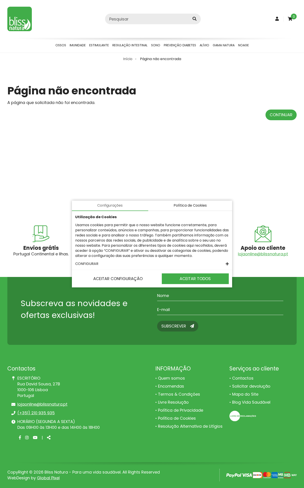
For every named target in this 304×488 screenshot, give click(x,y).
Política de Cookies (177, 418)
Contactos (242, 378)
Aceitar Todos (195, 278)
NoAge (243, 45)
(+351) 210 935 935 (36, 413)
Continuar (281, 115)
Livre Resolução (173, 402)
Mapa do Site (245, 394)
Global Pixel (48, 478)
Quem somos (171, 378)
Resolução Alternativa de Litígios (190, 426)
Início (127, 58)
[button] (152, 263)
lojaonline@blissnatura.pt (263, 254)
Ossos (60, 45)
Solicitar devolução (251, 386)
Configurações (110, 205)
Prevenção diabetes (180, 45)
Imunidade (78, 45)
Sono (155, 45)
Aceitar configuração (118, 278)
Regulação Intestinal (130, 45)
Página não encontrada (160, 58)
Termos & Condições (179, 394)
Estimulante (99, 45)
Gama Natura (224, 45)
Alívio (204, 45)
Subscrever (174, 326)
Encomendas (171, 386)
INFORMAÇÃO (173, 368)
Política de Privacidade (180, 410)
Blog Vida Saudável (251, 402)
